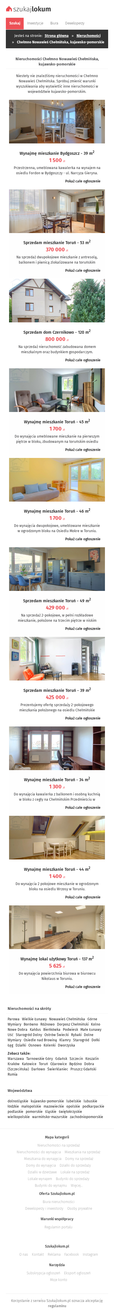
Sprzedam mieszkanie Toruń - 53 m (57, 242)
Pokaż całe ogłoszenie (83, 181)
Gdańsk (61, 1059)
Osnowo (34, 1045)
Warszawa (16, 1059)
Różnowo (47, 1024)
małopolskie (31, 1106)
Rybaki (76, 1035)
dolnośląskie (18, 1101)
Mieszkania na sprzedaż (82, 1152)
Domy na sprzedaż (79, 1159)
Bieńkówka (52, 1030)
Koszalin (92, 1059)
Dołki (95, 1040)
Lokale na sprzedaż (75, 1172)
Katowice (29, 1064)
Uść (10, 1035)
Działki (20, 1045)
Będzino (75, 1064)
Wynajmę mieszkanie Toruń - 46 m (57, 511)
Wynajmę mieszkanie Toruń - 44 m (57, 869)
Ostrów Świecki (56, 1035)
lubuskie (90, 1101)
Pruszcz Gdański (83, 1069)
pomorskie (34, 1112)
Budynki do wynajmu (51, 1186)
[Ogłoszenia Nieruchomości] (29, 12)
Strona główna (57, 36)
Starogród (81, 1040)
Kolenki (50, 1045)
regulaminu (57, 1306)
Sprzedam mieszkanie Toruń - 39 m (57, 690)
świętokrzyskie (70, 1112)
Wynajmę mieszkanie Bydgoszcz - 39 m (57, 153)
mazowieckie (54, 1106)
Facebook (71, 1254)
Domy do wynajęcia (41, 1165)
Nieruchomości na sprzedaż (58, 1145)
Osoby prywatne (79, 1209)
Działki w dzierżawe (42, 1172)
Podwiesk (70, 1030)
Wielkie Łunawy (34, 1019)
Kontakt (38, 1254)
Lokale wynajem (40, 1179)
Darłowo (38, 1069)
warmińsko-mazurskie (50, 1117)
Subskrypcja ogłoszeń (43, 1273)
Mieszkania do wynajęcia (42, 1159)
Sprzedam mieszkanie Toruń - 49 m (57, 600)
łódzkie (13, 1106)
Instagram (90, 1254)
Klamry (65, 1040)
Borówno (31, 1024)
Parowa (14, 1019)
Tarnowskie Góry (39, 1059)
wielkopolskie (19, 1117)
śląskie (50, 1112)
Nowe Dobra (17, 1030)
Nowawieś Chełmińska (67, 1019)
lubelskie (73, 1101)
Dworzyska (66, 1045)
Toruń (43, 1064)
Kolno (95, 1024)
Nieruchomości (89, 36)
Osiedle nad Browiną (40, 1040)
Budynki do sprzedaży (72, 1179)
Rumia (13, 1074)
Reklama (54, 1254)
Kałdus (35, 1030)
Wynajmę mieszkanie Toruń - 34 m (57, 779)
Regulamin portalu (58, 1227)
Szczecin (76, 1059)
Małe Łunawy (90, 1030)
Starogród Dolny (29, 1035)
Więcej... (76, 1186)
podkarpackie (93, 1106)
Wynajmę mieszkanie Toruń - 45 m (57, 422)
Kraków (14, 1064)
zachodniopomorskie (86, 1117)
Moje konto (58, 1280)
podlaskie (15, 1112)
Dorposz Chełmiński (73, 1024)
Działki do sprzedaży (75, 1165)
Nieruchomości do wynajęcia (39, 1152)
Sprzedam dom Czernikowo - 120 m (57, 332)
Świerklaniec (57, 1069)
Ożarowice (58, 1064)
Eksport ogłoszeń (77, 1273)
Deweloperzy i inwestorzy (44, 1209)
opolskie (73, 1106)
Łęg (10, 1045)
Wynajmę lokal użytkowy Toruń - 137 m (57, 959)
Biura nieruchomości (59, 1202)
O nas (23, 1254)
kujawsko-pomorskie (47, 1101)
